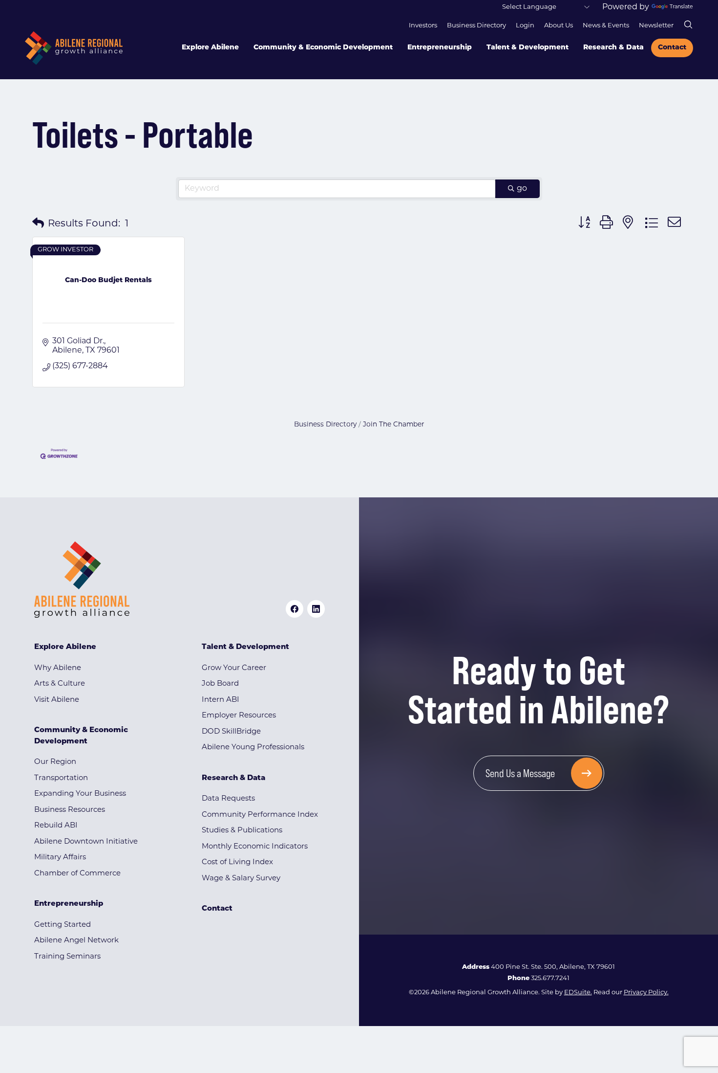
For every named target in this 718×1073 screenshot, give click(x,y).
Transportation (61, 778)
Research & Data (613, 47)
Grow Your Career (234, 668)
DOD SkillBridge (231, 732)
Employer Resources (239, 715)
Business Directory (476, 25)
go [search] (522, 189)
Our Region (55, 762)
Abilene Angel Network (76, 940)
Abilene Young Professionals (253, 747)
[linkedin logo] (316, 609)
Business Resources (69, 810)
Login (525, 25)
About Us (558, 25)
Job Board (220, 684)
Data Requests (228, 799)
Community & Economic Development (323, 47)
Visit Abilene (56, 700)
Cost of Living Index (237, 862)
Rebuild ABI (56, 825)
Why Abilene (57, 668)
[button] (38, 224)
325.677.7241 (550, 978)
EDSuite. (578, 992)
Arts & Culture (59, 684)
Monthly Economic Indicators (255, 846)
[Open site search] (688, 24)
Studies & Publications (242, 830)
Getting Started (62, 925)
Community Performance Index (260, 815)
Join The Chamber (393, 425)
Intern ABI (220, 700)
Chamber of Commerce (77, 873)
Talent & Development (527, 47)
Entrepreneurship (439, 47)
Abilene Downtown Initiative (86, 842)
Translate (681, 7)
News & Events (606, 25)
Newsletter (656, 25)
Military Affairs (60, 857)
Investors (423, 25)
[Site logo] (74, 48)
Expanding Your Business (80, 794)
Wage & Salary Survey (241, 878)
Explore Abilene (210, 47)
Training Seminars (67, 957)
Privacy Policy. (646, 992)
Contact (672, 47)
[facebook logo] (294, 609)
